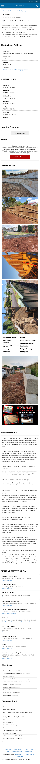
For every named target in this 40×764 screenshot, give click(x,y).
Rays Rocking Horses (9, 584)
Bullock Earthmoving (9, 636)
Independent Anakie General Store (16, 679)
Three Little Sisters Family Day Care (16, 681)
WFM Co (5, 618)
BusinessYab (18, 754)
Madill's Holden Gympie (9, 733)
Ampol (8, 676)
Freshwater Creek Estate (13, 670)
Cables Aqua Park (8, 722)
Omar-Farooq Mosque (9, 709)
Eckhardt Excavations (9, 576)
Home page (7, 749)
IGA (4, 719)
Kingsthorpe (24, 11)
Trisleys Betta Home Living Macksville (13, 716)
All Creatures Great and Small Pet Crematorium (15, 736)
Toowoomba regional (15, 11)
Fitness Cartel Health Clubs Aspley (12, 738)
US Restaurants (29, 754)
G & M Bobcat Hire (8, 626)
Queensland (6, 11)
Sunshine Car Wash (8, 707)
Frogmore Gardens (11, 690)
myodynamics (10, 695)
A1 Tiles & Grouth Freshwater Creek (16, 673)
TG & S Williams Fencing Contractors (14, 609)
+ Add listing (18, 749)
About (26, 749)
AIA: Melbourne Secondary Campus (12, 730)
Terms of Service (17, 751)
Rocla (4, 644)
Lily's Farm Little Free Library (14, 692)
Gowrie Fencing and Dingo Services (13, 653)
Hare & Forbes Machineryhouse (11, 725)
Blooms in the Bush (12, 684)
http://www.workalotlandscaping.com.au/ (15, 70)
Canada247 (20, 756)
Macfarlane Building (8, 593)
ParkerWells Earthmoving (10, 601)
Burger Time (6, 727)
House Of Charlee (11, 687)
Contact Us (28, 751)
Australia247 (20, 5)
